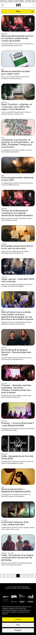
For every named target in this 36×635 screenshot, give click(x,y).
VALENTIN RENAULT (26, 588)
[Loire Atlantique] (14, 596)
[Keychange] (14, 601)
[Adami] (22, 601)
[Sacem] (30, 601)
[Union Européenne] (5, 601)
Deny (18, 625)
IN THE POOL (13, 588)
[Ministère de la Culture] (22, 596)
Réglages (18, 630)
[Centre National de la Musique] (30, 596)
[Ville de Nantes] (5, 596)
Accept (18, 619)
